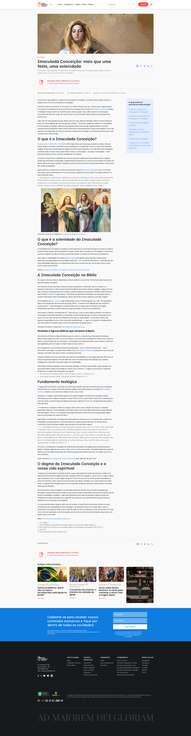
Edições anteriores (90, 675)
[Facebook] (137, 66)
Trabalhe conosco (74, 663)
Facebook (145, 663)
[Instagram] (38, 676)
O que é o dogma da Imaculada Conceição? (138, 110)
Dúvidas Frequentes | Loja (126, 665)
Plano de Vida (89, 670)
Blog (68, 661)
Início (60, 4)
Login (102, 661)
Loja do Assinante (106, 663)
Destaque (73, 585)
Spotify (144, 670)
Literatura (87, 672)
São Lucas (55, 301)
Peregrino (103, 665)
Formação (41, 57)
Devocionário (89, 665)
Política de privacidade (125, 675)
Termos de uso (122, 672)
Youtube (145, 665)
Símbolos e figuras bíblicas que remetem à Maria (139, 132)
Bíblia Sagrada (89, 668)
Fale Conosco (122, 661)
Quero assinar (130, 627)
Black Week (71, 665)
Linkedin (145, 668)
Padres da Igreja (100, 109)
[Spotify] (48, 676)
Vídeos (91, 4)
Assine (143, 4)
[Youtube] (44, 676)
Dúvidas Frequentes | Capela (127, 670)
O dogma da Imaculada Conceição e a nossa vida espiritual (140, 145)
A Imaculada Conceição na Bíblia (139, 124)
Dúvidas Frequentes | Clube (127, 663)
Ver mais (41, 598)
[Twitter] (144, 66)
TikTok (144, 672)
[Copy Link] (151, 66)
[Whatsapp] (141, 66)
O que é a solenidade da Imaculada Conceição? (139, 117)
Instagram (146, 661)
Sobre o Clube (81, 4)
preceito (72, 258)
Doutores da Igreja (90, 170)
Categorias (68, 4)
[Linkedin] (148, 66)
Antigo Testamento (86, 350)
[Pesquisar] (134, 4)
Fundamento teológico (138, 139)
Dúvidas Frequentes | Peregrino (128, 668)
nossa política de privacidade (132, 635)
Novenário (87, 663)
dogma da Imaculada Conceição (52, 144)
